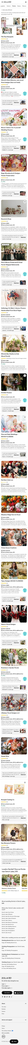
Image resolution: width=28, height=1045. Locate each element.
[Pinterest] (4, 997)
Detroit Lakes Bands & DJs (8, 924)
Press (3, 1013)
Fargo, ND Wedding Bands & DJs (9, 942)
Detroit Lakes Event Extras (8, 912)
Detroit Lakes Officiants (7, 914)
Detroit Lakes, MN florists (7, 9)
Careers (3, 1011)
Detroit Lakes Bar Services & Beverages (11, 916)
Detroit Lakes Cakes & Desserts (9, 918)
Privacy (3, 1026)
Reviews (3, 1009)
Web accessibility (5, 1033)
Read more (16, 55)
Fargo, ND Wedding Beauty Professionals (11, 958)
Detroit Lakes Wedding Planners (9, 926)
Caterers (9, 6)
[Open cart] (26, 2)
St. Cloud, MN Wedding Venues (9, 968)
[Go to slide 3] (14, 33)
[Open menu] (2, 2)
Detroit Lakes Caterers (7, 920)
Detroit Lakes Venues (6, 932)
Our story (4, 1006)
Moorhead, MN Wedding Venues (9, 964)
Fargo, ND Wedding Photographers (10, 950)
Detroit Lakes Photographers (8, 930)
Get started (7, 992)
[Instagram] (9, 997)
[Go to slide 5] (16, 33)
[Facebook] (2, 997)
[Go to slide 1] (11, 33)
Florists (14, 6)
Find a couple (5, 986)
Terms (3, 1028)
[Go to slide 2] (12, 33)
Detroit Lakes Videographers (8, 928)
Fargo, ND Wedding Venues (8, 966)
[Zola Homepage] (7, 2)
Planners (24, 6)
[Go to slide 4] (15, 33)
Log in (3, 984)
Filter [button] (15, 1041)
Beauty (19, 6)
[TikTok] (11, 997)
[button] (25, 19)
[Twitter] (7, 997)
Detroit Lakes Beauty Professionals (9, 922)
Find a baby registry (6, 988)
